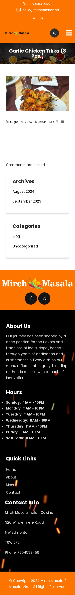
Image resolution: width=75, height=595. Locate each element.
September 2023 (27, 201)
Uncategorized (25, 246)
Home (11, 469)
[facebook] (34, 18)
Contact (13, 492)
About (11, 477)
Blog (16, 236)
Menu (10, 484)
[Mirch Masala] (17, 33)
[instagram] (42, 18)
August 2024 (23, 191)
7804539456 (40, 4)
